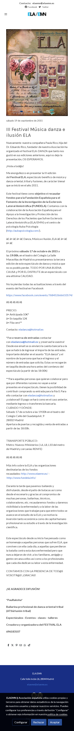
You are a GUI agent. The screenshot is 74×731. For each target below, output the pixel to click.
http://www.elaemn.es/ (34, 473)
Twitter (45, 7)
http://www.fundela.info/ (21, 477)
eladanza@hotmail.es (31, 329)
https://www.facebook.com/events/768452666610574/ (39, 295)
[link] (37, 14)
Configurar (20, 722)
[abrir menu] (6, 14)
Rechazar (38, 722)
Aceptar (55, 722)
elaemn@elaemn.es (43, 3)
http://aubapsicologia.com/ (23, 230)
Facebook (32, 7)
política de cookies (57, 714)
